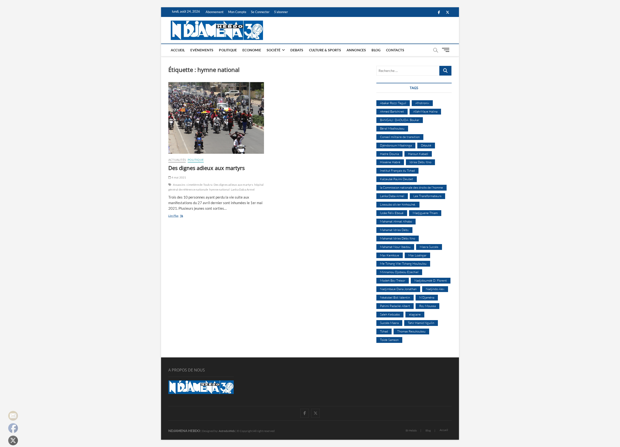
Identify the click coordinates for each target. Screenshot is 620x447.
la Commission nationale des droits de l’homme (411, 187)
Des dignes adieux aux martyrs (206, 167)
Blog (376, 50)
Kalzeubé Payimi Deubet (396, 179)
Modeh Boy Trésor (392, 280)
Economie (251, 50)
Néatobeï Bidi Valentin (395, 297)
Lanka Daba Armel (243, 189)
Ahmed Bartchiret (392, 111)
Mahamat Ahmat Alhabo (396, 221)
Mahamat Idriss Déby (394, 230)
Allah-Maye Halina (425, 111)
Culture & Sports (325, 50)
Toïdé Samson (389, 340)
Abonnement (215, 12)
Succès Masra (389, 323)
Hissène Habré (390, 162)
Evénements (201, 50)
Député (426, 145)
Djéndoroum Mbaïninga (396, 145)
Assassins (179, 184)
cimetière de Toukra (199, 184)
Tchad (384, 331)
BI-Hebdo (411, 430)
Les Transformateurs (427, 196)
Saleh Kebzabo (390, 314)
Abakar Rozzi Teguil (393, 103)
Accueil (178, 50)
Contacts (395, 50)
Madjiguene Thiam (425, 213)
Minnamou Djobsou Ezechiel (399, 272)
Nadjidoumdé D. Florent (430, 280)
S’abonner (281, 12)
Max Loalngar (417, 255)
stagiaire (415, 314)
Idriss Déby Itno (420, 162)
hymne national (219, 189)
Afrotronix (422, 103)
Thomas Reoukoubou (411, 331)
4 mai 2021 (178, 177)
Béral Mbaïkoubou (392, 128)
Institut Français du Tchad (397, 170)
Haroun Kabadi (418, 154)
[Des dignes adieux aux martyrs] (216, 118)
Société (273, 50)
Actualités (177, 160)
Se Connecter (260, 12)
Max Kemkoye (389, 255)
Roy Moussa (427, 306)
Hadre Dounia (389, 154)
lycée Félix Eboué (391, 213)
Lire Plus (177, 216)
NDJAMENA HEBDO (184, 431)
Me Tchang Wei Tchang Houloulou (403, 263)
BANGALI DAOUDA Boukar (399, 120)
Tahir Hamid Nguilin (421, 323)
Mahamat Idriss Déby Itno (397, 238)
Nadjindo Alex (435, 289)
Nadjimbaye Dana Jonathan (398, 289)
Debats (296, 50)
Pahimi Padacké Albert (395, 306)
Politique (228, 50)
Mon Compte (237, 12)
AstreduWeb (227, 431)
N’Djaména (426, 297)
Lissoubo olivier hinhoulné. (398, 204)
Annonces (356, 50)
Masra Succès (429, 247)
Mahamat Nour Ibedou (395, 247)
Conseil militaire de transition (400, 137)
